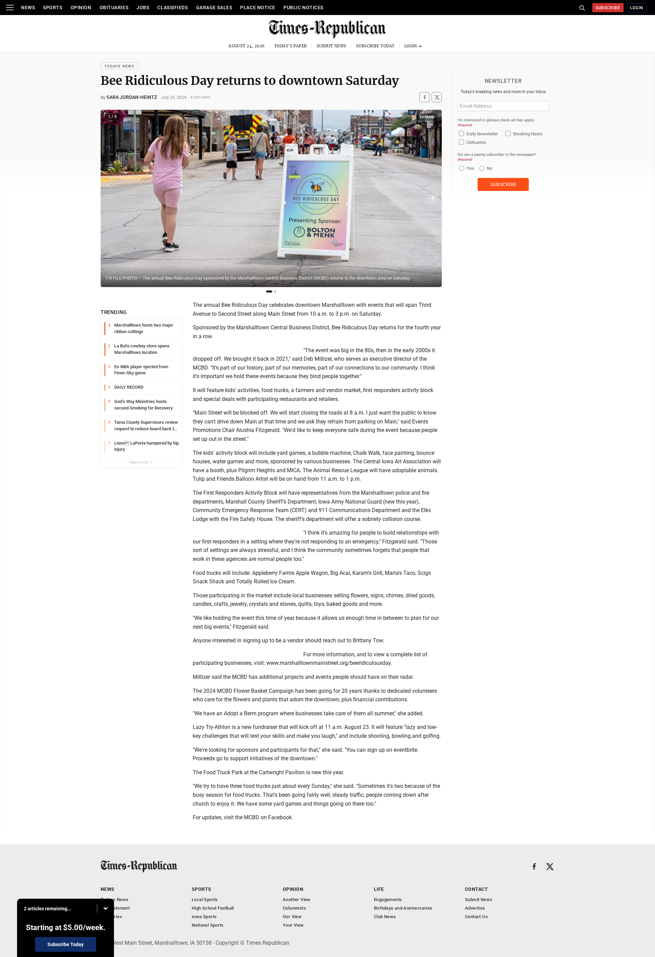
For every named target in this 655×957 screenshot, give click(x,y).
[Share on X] (437, 97)
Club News (385, 916)
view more (139, 462)
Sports (52, 7)
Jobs (142, 7)
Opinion (81, 7)
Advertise (475, 908)
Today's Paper (290, 46)
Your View (293, 925)
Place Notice (257, 7)
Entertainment (115, 908)
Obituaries (114, 7)
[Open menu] (10, 7)
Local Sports (205, 899)
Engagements (388, 899)
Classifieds (172, 7)
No (489, 168)
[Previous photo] (110, 198)
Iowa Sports (204, 916)
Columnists (294, 908)
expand (427, 117)
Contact (476, 889)
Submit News (332, 46)
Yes (469, 168)
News (28, 7)
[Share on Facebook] (424, 97)
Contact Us (476, 916)
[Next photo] (432, 198)
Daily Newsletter (482, 133)
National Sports (208, 925)
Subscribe (608, 7)
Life (379, 889)
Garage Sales (214, 7)
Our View (292, 916)
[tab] (269, 291)
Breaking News (527, 133)
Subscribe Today (375, 46)
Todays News (119, 66)
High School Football (213, 908)
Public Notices (303, 7)
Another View (297, 899)
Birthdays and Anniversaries (403, 908)
